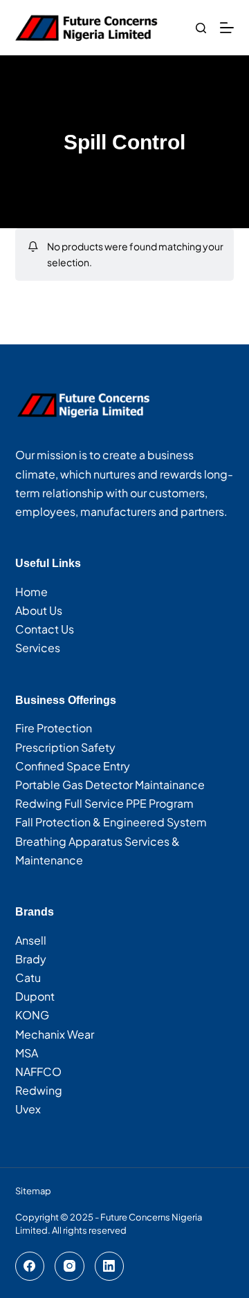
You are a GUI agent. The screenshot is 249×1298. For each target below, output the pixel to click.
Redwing (38, 1090)
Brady (30, 959)
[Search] (201, 28)
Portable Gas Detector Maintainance (110, 784)
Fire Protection (53, 728)
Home (31, 591)
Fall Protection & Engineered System (111, 822)
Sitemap (33, 1190)
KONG (32, 1015)
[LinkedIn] (109, 1266)
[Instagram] (69, 1266)
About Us (38, 610)
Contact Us (44, 629)
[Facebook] (30, 1266)
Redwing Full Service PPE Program (104, 803)
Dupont (35, 996)
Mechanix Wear (54, 1034)
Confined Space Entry (72, 766)
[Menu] (227, 28)
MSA (26, 1053)
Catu (28, 977)
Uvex (28, 1109)
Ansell (30, 940)
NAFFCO (38, 1071)
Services (37, 647)
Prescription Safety (65, 747)
